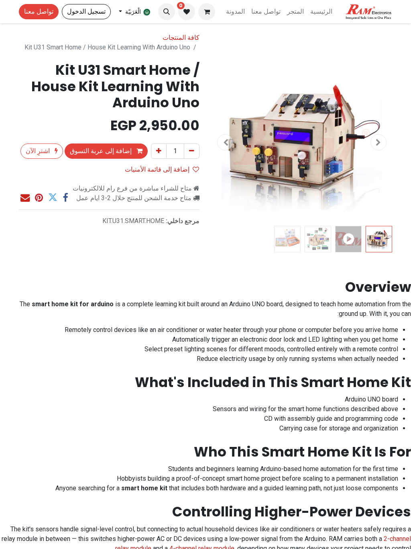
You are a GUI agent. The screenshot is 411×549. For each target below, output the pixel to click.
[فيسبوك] (65, 197)
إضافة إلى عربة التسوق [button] (101, 151)
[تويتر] (52, 197)
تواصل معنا (38, 11)
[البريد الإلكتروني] (25, 197)
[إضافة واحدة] (159, 151)
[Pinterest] (39, 197)
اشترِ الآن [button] (38, 151)
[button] (166, 11)
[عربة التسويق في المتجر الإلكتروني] (206, 11)
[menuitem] (321, 12)
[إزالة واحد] (191, 151)
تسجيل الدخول (86, 11)
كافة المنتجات (181, 37)
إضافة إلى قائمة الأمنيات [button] (157, 169)
